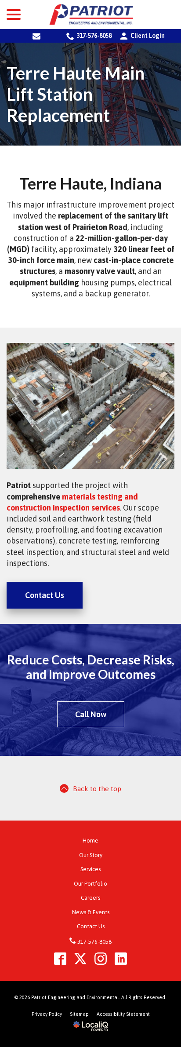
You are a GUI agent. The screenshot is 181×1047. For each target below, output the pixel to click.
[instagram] (100, 958)
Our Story (90, 855)
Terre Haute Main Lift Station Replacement (76, 94)
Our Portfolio (90, 883)
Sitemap (79, 1014)
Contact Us (44, 595)
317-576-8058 (94, 35)
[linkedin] (121, 958)
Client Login (142, 35)
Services (90, 869)
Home (90, 840)
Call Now (90, 714)
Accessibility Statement (123, 1014)
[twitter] (80, 958)
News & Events (90, 912)
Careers (90, 897)
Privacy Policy (47, 1014)
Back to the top (97, 788)
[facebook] (60, 958)
